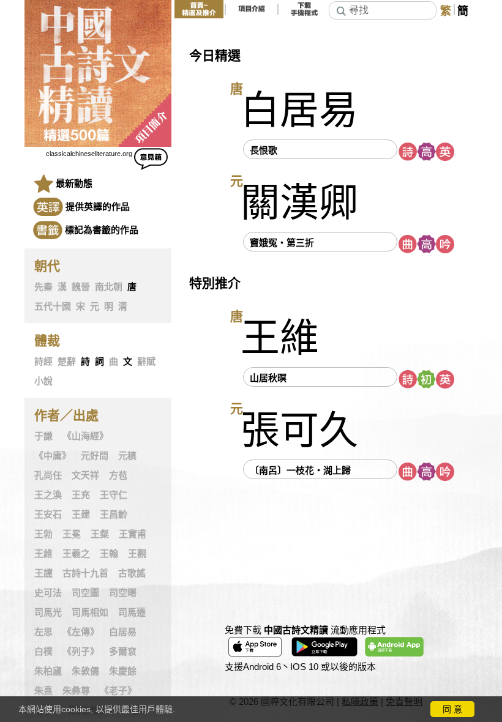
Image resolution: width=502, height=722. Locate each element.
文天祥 (85, 475)
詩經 (43, 362)
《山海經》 (85, 436)
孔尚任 (48, 475)
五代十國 (52, 306)
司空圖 (85, 593)
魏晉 (81, 287)
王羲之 (76, 554)
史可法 (48, 593)
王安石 (48, 514)
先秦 (43, 287)
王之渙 (48, 495)
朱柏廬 (48, 671)
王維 (43, 554)
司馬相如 (90, 612)
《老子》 (118, 691)
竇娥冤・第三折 (282, 242)
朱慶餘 (123, 671)
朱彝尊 (76, 691)
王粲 (100, 534)
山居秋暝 (268, 378)
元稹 (127, 456)
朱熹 (43, 691)
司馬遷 (132, 612)
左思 (43, 632)
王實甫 (132, 534)
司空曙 (123, 593)
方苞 (118, 475)
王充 (81, 495)
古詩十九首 (85, 573)
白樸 (43, 652)
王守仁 (113, 495)
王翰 (109, 554)
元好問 (94, 456)
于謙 (43, 436)
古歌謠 (132, 573)
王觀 (137, 554)
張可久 (299, 430)
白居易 (123, 632)
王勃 (43, 534)
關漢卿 (299, 203)
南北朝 (108, 287)
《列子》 (80, 652)
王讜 (43, 573)
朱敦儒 (85, 671)
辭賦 (146, 362)
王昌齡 (113, 514)
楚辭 (67, 362)
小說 (43, 381)
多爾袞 (123, 652)
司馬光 (48, 612)
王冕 (71, 534)
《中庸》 (52, 456)
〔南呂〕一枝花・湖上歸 (300, 470)
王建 (81, 514)
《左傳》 (80, 632)
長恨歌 (263, 150)
